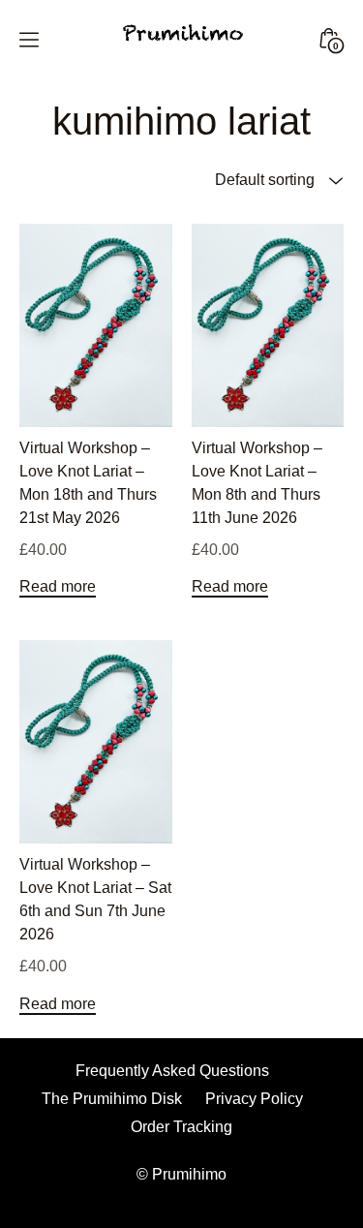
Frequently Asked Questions (172, 1070)
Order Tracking (181, 1127)
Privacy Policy (254, 1098)
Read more (57, 586)
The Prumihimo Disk (112, 1098)
